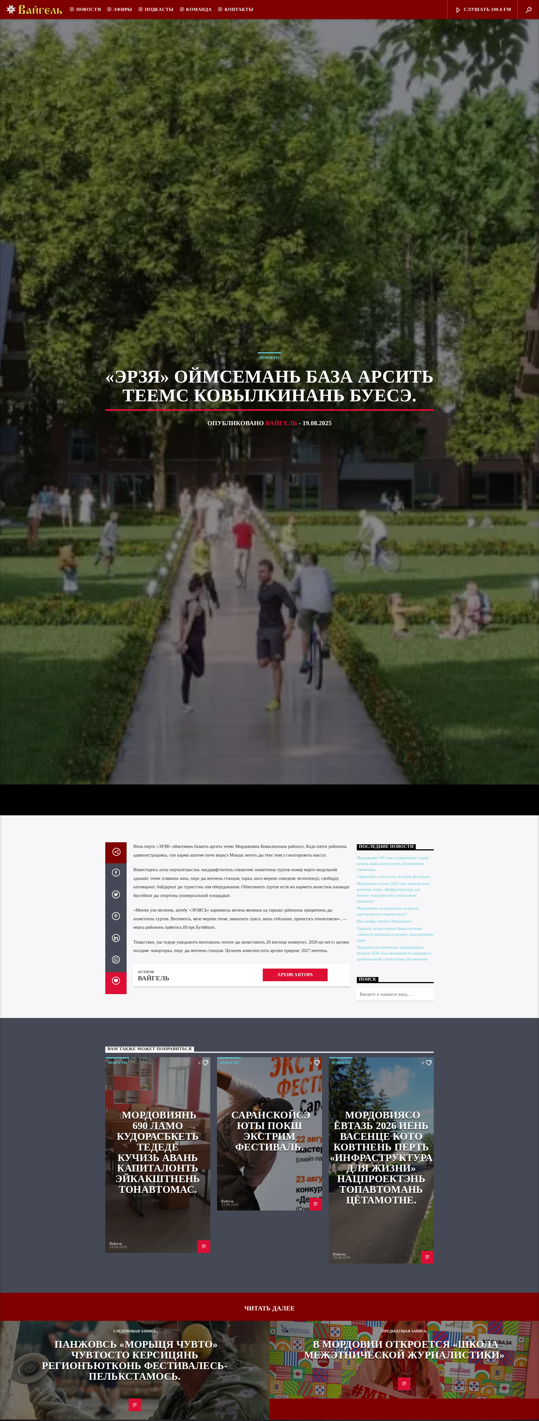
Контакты (239, 9)
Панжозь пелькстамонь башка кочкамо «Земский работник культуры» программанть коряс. (395, 951)
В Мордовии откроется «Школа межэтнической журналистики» (404, 1366)
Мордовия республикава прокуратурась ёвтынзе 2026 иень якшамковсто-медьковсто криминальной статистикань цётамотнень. (394, 970)
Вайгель (281, 430)
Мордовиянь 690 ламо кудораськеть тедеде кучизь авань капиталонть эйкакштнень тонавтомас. (393, 881)
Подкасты (159, 9)
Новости (88, 9)
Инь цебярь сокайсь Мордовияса (384, 938)
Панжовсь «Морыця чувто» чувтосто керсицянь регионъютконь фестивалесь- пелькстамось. (134, 1377)
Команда (199, 9)
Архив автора (295, 991)
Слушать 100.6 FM (486, 9)
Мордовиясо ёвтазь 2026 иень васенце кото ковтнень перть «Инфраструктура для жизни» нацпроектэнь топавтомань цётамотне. (381, 1175)
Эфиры (122, 9)
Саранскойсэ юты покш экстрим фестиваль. (394, 893)
